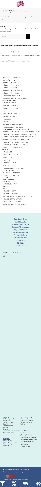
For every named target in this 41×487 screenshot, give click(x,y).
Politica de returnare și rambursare (27, 443)
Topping (5, 429)
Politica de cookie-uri (27, 441)
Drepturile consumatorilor (28, 437)
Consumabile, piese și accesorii (10, 444)
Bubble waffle (7, 420)
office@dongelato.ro (20, 232)
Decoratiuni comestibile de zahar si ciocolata (11, 431)
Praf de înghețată (8, 419)
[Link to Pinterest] (10, 476)
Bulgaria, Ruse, (20, 222)
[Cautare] (10, 4)
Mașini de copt (7, 440)
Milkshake (6, 427)
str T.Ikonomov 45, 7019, (20, 224)
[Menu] (6, 4)
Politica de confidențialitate (28, 439)
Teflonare (23, 424)
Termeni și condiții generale (29, 436)
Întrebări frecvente (26, 422)
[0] (35, 4)
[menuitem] (10, 4)
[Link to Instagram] (7, 476)
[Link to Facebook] (4, 476)
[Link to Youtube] (13, 476)
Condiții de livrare (25, 446)
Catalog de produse (26, 420)
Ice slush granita (8, 425)
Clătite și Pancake (8, 422)
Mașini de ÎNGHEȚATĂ (10, 442)
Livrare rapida (24, 419)
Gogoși (5, 424)
